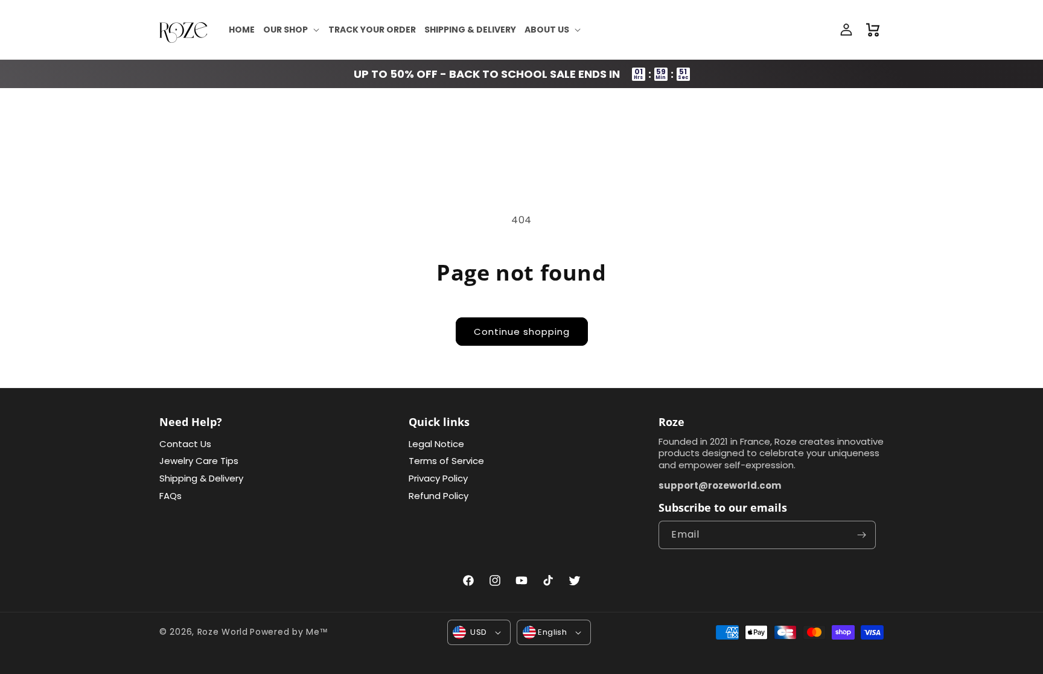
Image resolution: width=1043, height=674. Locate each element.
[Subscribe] (862, 535)
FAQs (170, 495)
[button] (291, 29)
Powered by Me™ (289, 632)
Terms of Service (446, 460)
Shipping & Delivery (201, 478)
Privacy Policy (438, 478)
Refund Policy (438, 495)
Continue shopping (522, 331)
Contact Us (185, 443)
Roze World (222, 632)
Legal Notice (436, 443)
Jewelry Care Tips (198, 460)
